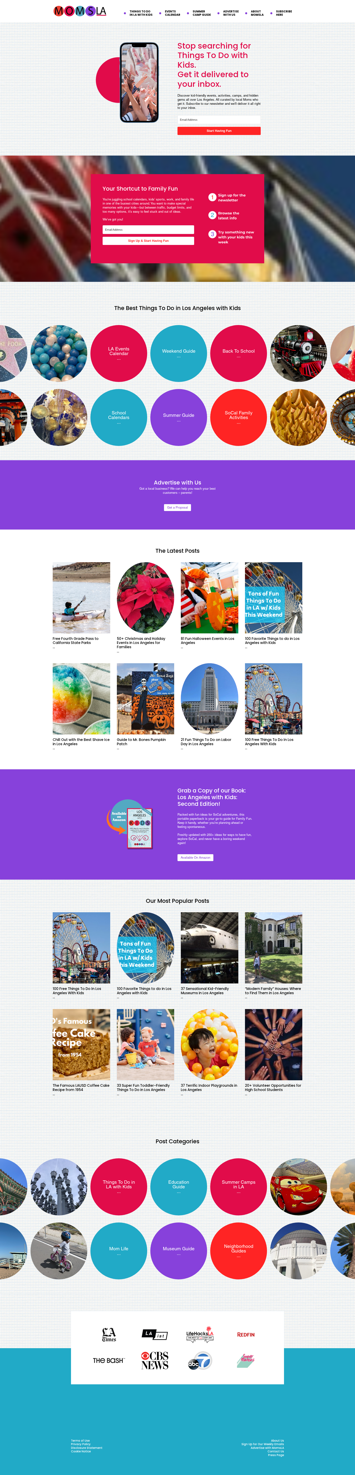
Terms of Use (80, 1441)
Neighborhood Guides (238, 1249)
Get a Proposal (177, 507)
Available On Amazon (195, 857)
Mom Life (118, 1248)
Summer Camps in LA (239, 1184)
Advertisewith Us (231, 13)
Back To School (239, 351)
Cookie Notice (81, 1451)
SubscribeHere (284, 13)
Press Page (276, 1455)
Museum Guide (179, 1248)
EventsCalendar (172, 13)
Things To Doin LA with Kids (141, 13)
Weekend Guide (178, 351)
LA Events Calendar (118, 351)
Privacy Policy (81, 1444)
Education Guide (178, 1184)
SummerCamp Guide (202, 13)
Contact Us (276, 1451)
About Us (277, 1441)
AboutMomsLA (257, 13)
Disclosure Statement (86, 1448)
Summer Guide (178, 415)
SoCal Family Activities (239, 415)
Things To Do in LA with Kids (119, 1184)
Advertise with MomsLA (267, 1448)
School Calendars (118, 415)
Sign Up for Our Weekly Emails (262, 1444)
